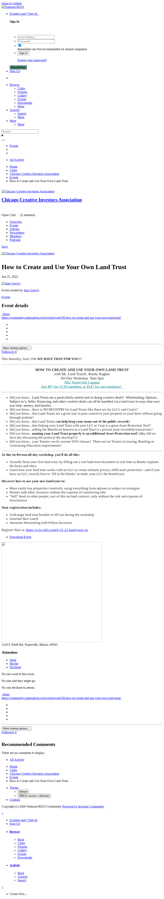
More (21, 106)
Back (21, 839)
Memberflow (18, 67)
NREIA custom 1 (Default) (34, 795)
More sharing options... (16, 348)
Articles (14, 229)
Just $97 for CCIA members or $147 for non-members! (81, 387)
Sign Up (15, 71)
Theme (14, 787)
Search (22, 113)
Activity (15, 110)
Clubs (21, 88)
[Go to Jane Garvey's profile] (11, 283)
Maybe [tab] (14, 663)
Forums (22, 92)
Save (5, 246)
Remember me (27, 49)
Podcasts (15, 240)
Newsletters (17, 232)
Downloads (25, 102)
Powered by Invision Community (83, 806)
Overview (16, 221)
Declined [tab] (15, 667)
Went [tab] (13, 660)
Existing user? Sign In (24, 13)
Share (6, 314)
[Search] (3, 140)
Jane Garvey (31, 290)
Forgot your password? (32, 60)
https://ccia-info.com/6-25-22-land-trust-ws (57, 530)
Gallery (22, 95)
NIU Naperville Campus (82, 382)
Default (23, 791)
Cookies (15, 799)
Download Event (20, 537)
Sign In (23, 53)
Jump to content (12, 3)
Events (22, 99)
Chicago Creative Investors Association (42, 199)
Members (15, 236)
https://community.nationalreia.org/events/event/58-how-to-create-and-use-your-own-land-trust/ (61, 317)
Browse (14, 84)
